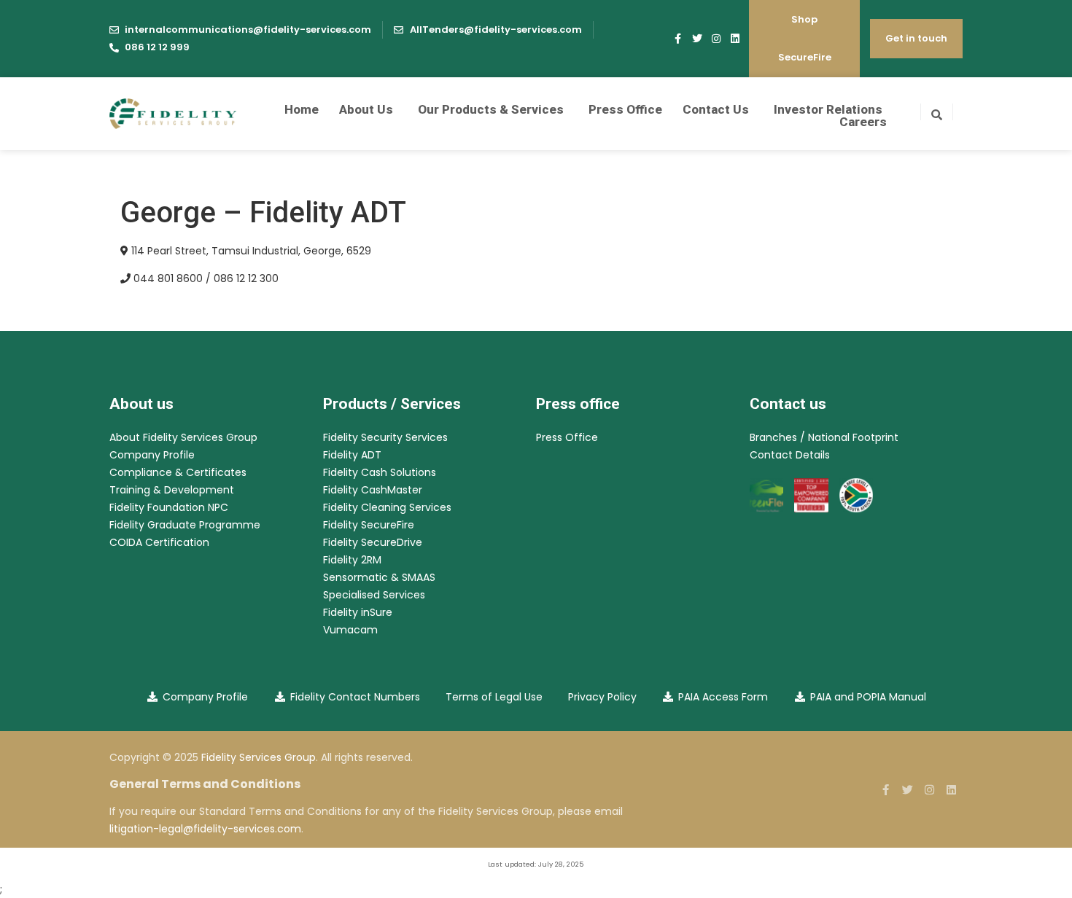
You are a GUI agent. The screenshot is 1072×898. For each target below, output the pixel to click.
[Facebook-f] (678, 39)
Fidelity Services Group (258, 757)
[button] (936, 112)
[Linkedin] (735, 39)
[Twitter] (697, 39)
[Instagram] (716, 39)
